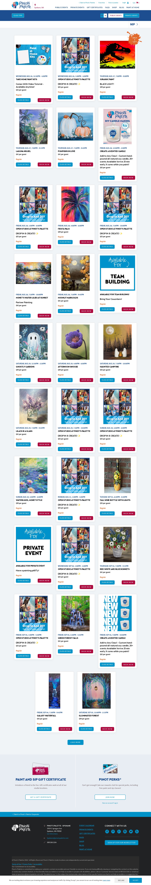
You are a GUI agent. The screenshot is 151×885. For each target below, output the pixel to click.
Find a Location (113, 2)
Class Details (23, 100)
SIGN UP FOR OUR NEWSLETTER (121, 843)
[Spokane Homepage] (21, 5)
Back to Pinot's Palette (87, 2)
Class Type (18, 15)
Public (116, 15)
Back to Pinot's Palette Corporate (26, 814)
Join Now (110, 797)
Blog (121, 7)
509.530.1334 (51, 842)
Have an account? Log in (110, 803)
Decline (121, 880)
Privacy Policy (27, 864)
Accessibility (37, 864)
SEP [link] (132, 24)
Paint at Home (132, 7)
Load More (75, 742)
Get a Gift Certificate (40, 797)
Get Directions (52, 834)
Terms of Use (16, 864)
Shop (114, 7)
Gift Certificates (95, 7)
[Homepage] (28, 828)
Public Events (61, 7)
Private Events (77, 7)
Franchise (101, 2)
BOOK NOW (44, 100)
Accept (135, 880)
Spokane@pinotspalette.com (57, 838)
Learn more (106, 880)
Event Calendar (86, 825)
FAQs (107, 7)
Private (131, 15)
